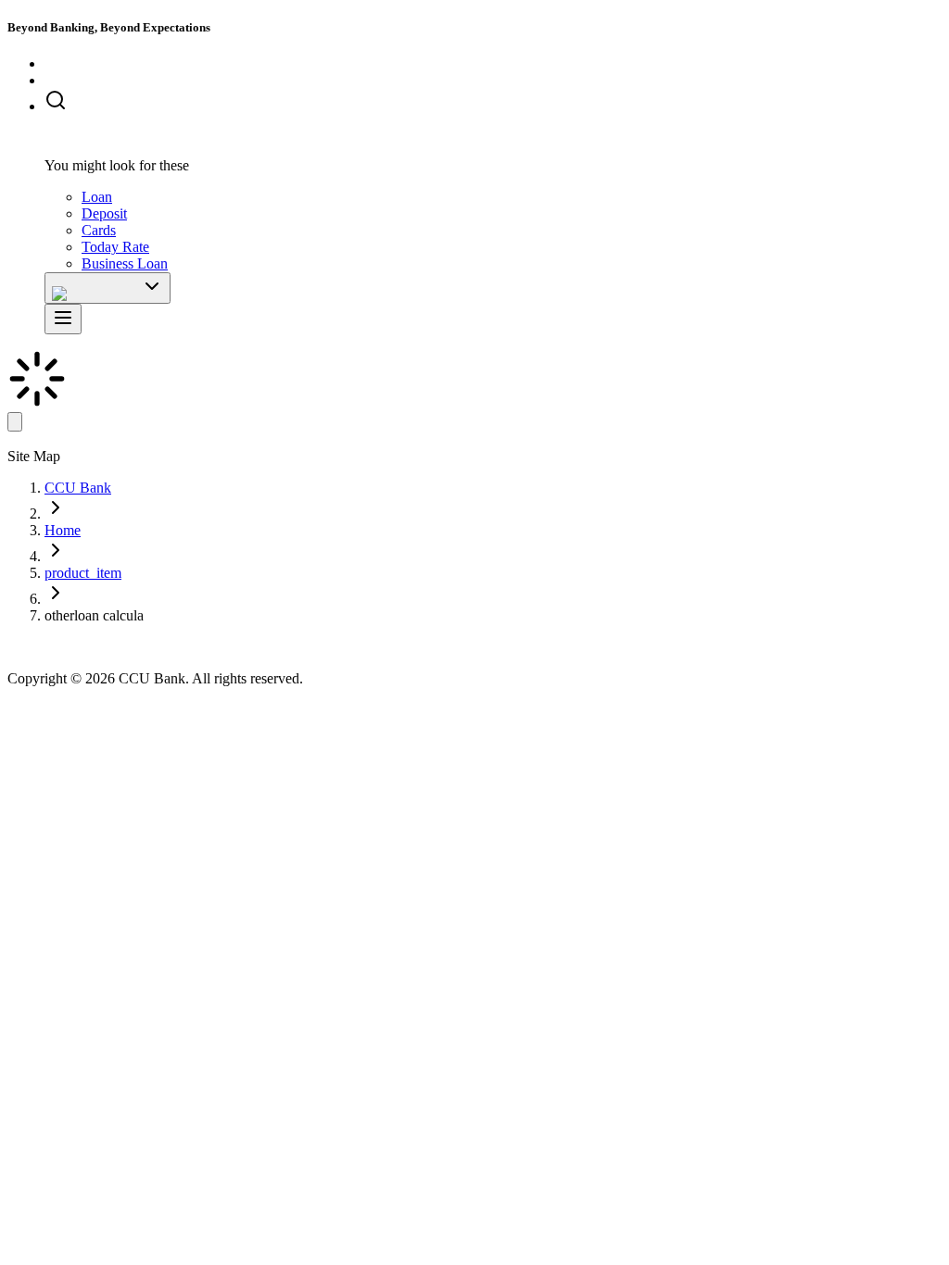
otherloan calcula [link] (94, 615)
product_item (82, 573)
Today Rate (115, 247)
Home (62, 530)
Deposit (104, 213)
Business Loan (125, 263)
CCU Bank (77, 487)
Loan (97, 197)
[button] (493, 102)
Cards (99, 230)
